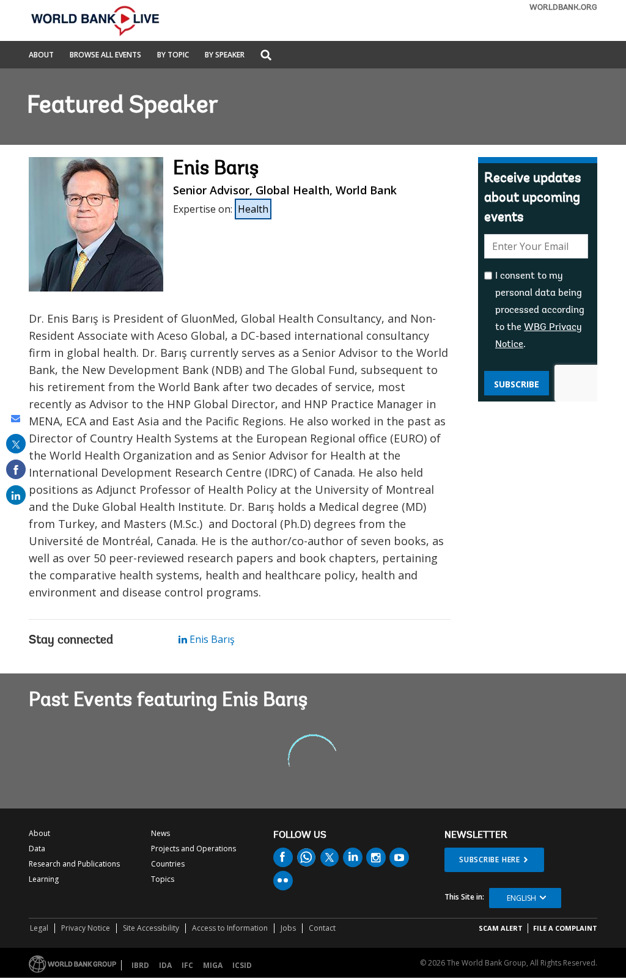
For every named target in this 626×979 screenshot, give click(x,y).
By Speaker (225, 55)
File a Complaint (565, 928)
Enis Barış (211, 639)
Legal (39, 928)
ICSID (242, 965)
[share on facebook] (16, 469)
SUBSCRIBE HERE (489, 859)
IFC (187, 965)
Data (37, 848)
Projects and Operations (193, 848)
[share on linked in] (16, 495)
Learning (44, 879)
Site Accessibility (151, 928)
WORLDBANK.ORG (563, 8)
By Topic (173, 55)
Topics (162, 879)
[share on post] (16, 443)
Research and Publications (74, 864)
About (41, 55)
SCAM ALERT (501, 928)
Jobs (288, 928)
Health (253, 209)
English (521, 898)
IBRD (140, 965)
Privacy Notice (85, 928)
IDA (165, 965)
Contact (322, 928)
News (160, 833)
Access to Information (230, 928)
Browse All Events (105, 55)
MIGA (213, 965)
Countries (168, 864)
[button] (265, 56)
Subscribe (516, 384)
